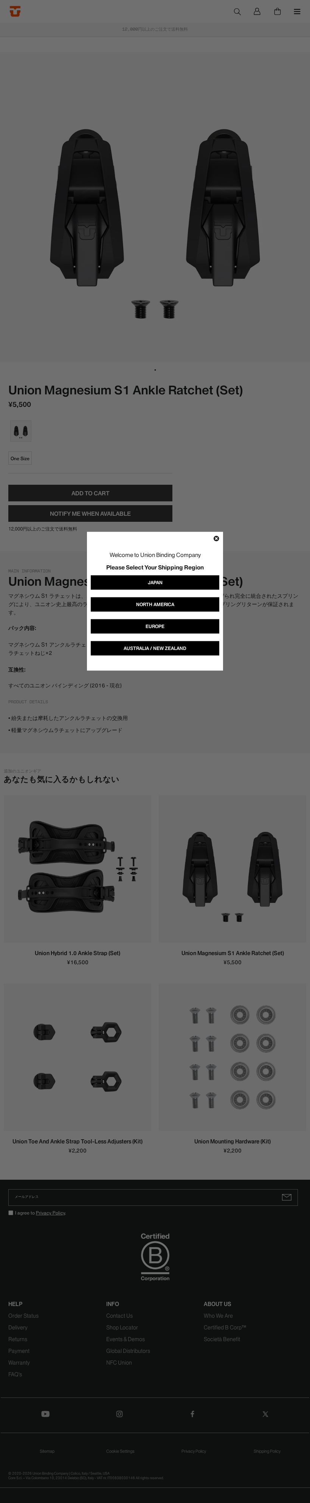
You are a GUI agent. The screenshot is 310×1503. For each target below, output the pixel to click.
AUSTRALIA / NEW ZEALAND (155, 648)
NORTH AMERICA (155, 604)
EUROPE (155, 626)
